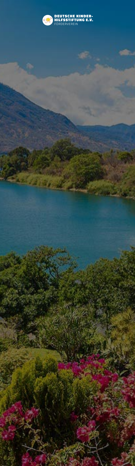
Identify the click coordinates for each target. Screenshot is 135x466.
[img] (67, 233)
